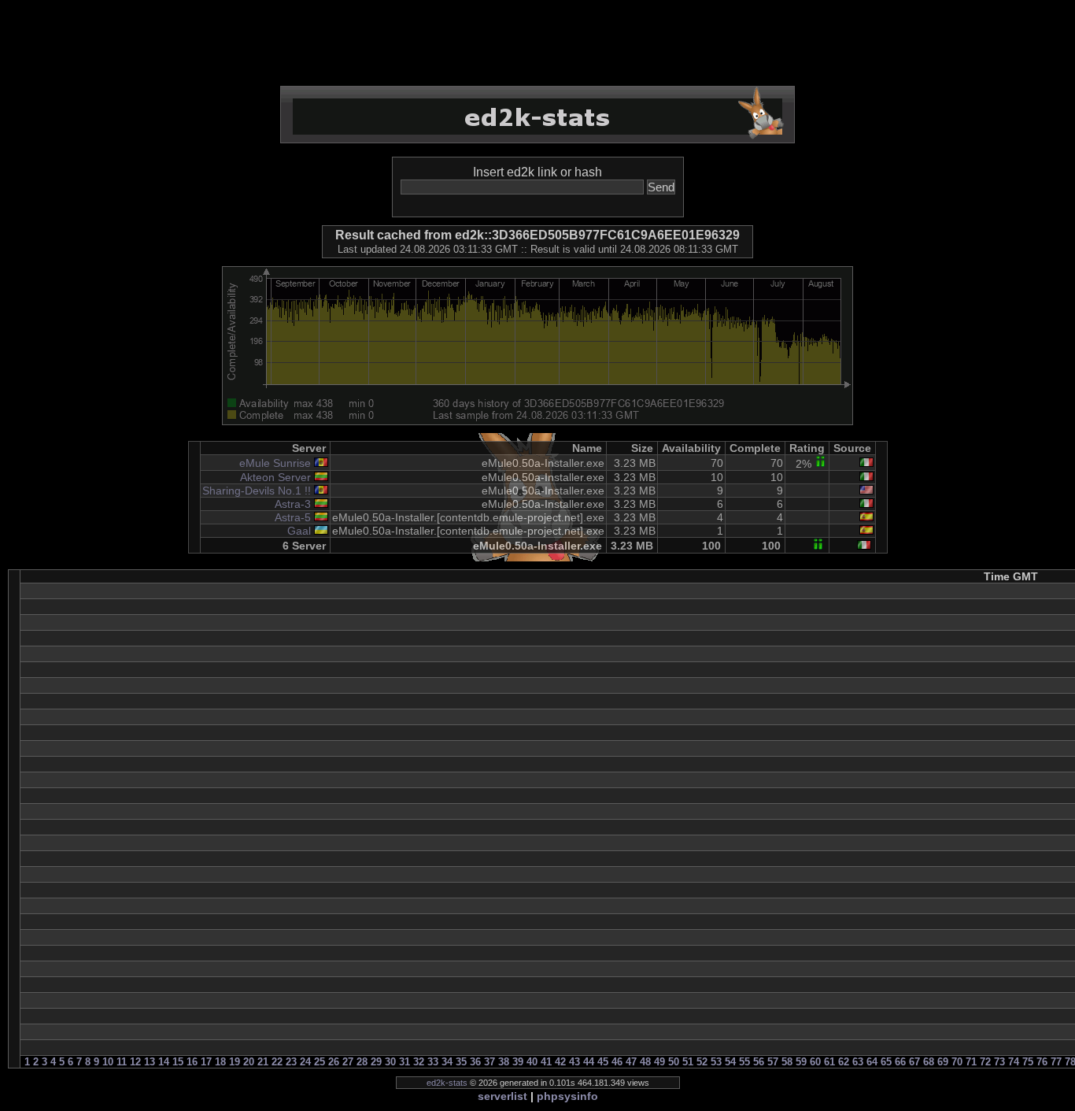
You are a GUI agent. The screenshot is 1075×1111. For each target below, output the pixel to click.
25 (319, 1062)
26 (333, 1062)
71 (971, 1062)
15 (177, 1062)
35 (461, 1062)
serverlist (502, 1096)
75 (1027, 1062)
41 (546, 1062)
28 (362, 1062)
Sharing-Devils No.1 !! (256, 490)
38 (503, 1062)
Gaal (299, 530)
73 (999, 1062)
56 (758, 1062)
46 (616, 1062)
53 (716, 1062)
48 (645, 1062)
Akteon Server (275, 477)
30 (390, 1062)
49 (659, 1062)
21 (262, 1062)
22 (277, 1062)
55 (744, 1062)
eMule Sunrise (275, 463)
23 (291, 1062)
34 (447, 1062)
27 (347, 1062)
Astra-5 (293, 517)
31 (404, 1062)
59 (801, 1062)
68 (928, 1062)
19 (234, 1062)
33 (432, 1062)
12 (135, 1062)
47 (631, 1062)
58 (786, 1062)
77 (1056, 1062)
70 (956, 1062)
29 (376, 1062)
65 (886, 1062)
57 (772, 1062)
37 (489, 1062)
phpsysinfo (567, 1096)
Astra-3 (293, 504)
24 (305, 1062)
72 (985, 1062)
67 (914, 1062)
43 (574, 1062)
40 (532, 1062)
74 (1013, 1062)
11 (121, 1062)
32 (418, 1062)
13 (149, 1062)
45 (602, 1062)
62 (843, 1062)
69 (942, 1062)
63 (857, 1062)
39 (517, 1062)
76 (1041, 1062)
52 (701, 1062)
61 (829, 1062)
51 (687, 1062)
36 (475, 1062)
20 (248, 1062)
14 (163, 1062)
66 (900, 1062)
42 (560, 1062)
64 (871, 1062)
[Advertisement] (537, 43)
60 (815, 1062)
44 (588, 1062)
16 (192, 1062)
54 (730, 1062)
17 (206, 1062)
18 (220, 1062)
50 (673, 1062)
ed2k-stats (447, 1082)
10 (107, 1062)
